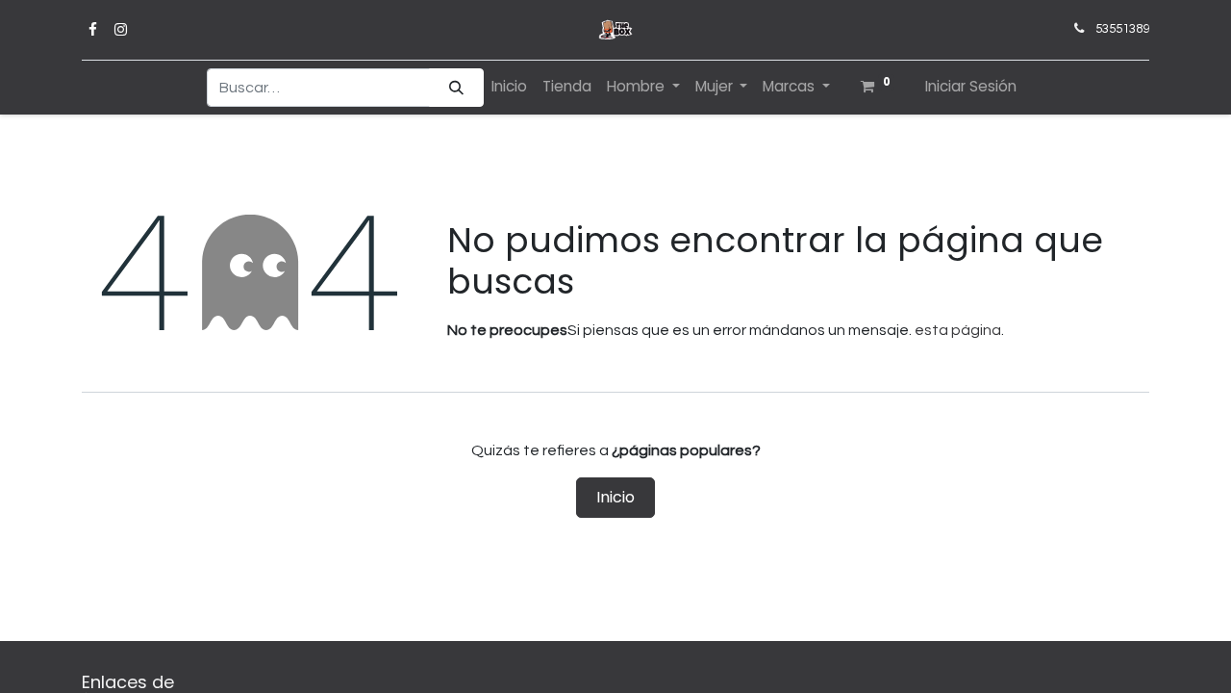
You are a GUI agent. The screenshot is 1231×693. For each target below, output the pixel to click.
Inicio (615, 497)
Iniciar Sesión (971, 86)
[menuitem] (509, 87)
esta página (958, 330)
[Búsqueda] (456, 88)
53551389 (1122, 29)
